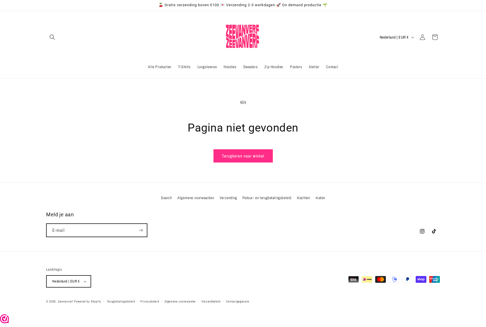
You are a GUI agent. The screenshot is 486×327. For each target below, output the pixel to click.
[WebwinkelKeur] (4, 322)
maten (320, 197)
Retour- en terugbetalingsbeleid (266, 197)
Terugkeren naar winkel (243, 156)
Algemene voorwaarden (195, 197)
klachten (303, 197)
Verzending (228, 197)
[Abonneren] (140, 230)
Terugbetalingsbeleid (121, 301)
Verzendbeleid (210, 301)
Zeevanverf (65, 301)
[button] (52, 37)
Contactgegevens (238, 301)
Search (166, 197)
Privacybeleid (149, 301)
